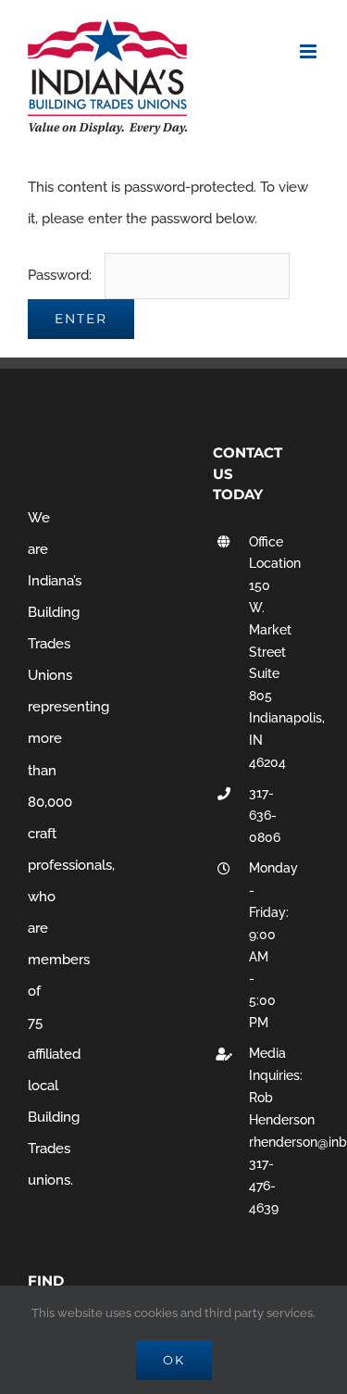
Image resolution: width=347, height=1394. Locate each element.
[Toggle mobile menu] (309, 51)
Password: (61, 275)
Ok (174, 1359)
